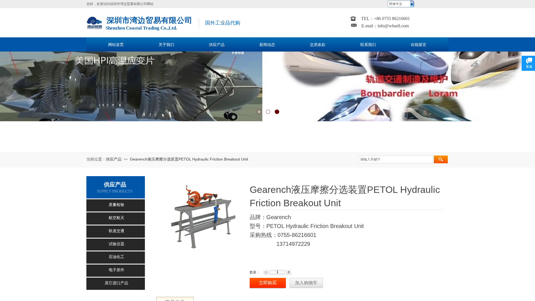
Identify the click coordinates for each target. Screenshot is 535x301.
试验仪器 (116, 244)
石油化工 (116, 257)
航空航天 (116, 218)
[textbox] (396, 159)
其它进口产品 (116, 283)
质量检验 (116, 205)
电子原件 (116, 270)
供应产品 (113, 159)
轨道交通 (116, 231)
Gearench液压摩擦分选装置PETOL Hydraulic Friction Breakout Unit (189, 159)
